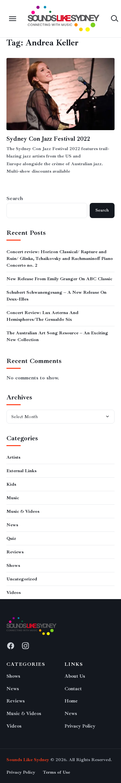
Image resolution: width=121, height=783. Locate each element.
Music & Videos (22, 511)
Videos (13, 592)
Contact (73, 689)
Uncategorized (21, 579)
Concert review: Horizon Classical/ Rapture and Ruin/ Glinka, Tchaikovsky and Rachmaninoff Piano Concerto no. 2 (59, 258)
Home (71, 701)
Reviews (15, 552)
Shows (13, 565)
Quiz (11, 538)
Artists (13, 457)
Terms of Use (56, 772)
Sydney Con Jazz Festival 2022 (48, 139)
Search (14, 198)
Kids (11, 484)
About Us (75, 676)
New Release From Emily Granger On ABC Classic (59, 279)
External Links (21, 470)
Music (12, 498)
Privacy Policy (80, 726)
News (12, 525)
